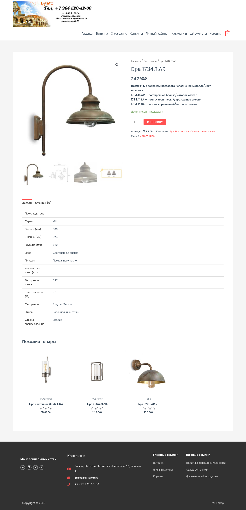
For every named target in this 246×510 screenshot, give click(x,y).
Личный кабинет (157, 33)
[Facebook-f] (41, 467)
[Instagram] (29, 467)
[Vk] (22, 467)
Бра (171, 131)
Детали (27, 203)
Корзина (215, 33)
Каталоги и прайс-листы (189, 33)
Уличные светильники (203, 131)
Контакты (136, 33)
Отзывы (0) (43, 203)
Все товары (150, 61)
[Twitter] (35, 467)
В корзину (155, 122)
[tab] (27, 203)
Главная (87, 33)
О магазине (119, 33)
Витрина (102, 33)
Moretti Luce (147, 136)
